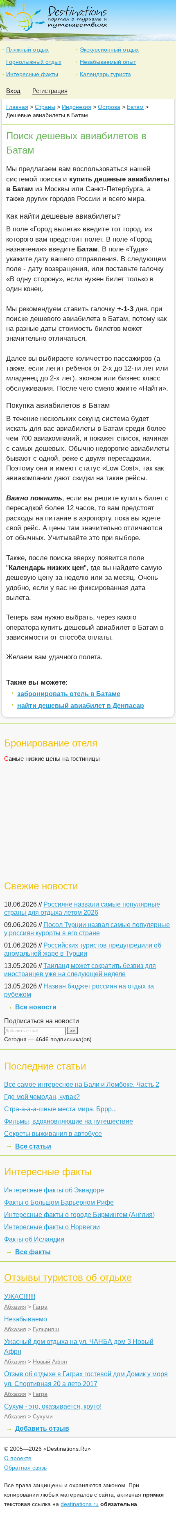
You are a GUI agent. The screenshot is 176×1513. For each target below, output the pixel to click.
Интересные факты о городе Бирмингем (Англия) (79, 1214)
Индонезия (76, 107)
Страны (45, 107)
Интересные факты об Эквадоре (54, 1190)
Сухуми (43, 1416)
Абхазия (15, 1306)
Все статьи (33, 1146)
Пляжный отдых (27, 49)
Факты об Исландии (34, 1239)
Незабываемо (25, 1319)
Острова (109, 107)
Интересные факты (32, 74)
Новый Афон (50, 1361)
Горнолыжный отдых (33, 62)
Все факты (33, 1251)
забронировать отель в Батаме (68, 693)
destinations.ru (80, 1504)
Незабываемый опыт (108, 62)
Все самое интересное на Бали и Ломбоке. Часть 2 (81, 1084)
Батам (135, 107)
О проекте (18, 1458)
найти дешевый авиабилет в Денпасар (80, 705)
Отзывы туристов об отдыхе (68, 1277)
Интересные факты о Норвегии (52, 1227)
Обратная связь (25, 1467)
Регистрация (50, 90)
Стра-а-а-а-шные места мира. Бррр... (60, 1109)
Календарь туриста (105, 74)
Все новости (35, 1007)
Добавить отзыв (42, 1428)
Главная (17, 107)
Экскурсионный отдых (109, 49)
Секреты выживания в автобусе (53, 1133)
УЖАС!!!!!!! (19, 1296)
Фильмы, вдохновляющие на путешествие (68, 1121)
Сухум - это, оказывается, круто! (53, 1406)
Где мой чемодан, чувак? (42, 1096)
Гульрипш (46, 1329)
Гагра (40, 1306)
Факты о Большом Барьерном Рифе (59, 1202)
